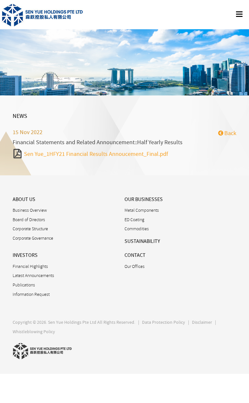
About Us (24, 199)
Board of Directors (29, 219)
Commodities (136, 229)
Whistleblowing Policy (34, 331)
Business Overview (30, 210)
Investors (25, 255)
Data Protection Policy (163, 322)
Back (229, 133)
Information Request (31, 294)
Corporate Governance (33, 238)
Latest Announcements (33, 275)
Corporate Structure (30, 229)
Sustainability (142, 241)
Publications (24, 285)
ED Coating (134, 219)
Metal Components (141, 210)
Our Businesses (143, 199)
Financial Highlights (30, 266)
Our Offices (134, 266)
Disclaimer (202, 322)
